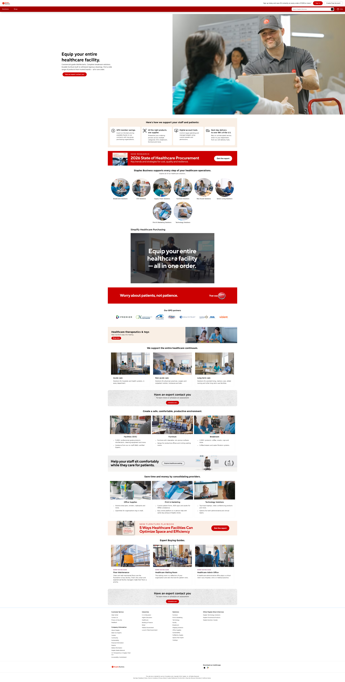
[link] (318, 3)
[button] (332, 9)
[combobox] (313, 9)
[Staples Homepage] (6, 3)
